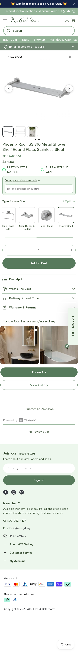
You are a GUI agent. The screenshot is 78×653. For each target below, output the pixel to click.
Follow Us (39, 372)
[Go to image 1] (35, 139)
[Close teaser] (67, 346)
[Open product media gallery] (69, 57)
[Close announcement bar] (74, 4)
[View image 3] (32, 131)
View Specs (15, 56)
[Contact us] (63, 11)
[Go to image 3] (42, 139)
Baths (25, 39)
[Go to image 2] (39, 139)
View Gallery (39, 385)
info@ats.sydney (20, 528)
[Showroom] (74, 11)
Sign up (39, 480)
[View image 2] (20, 131)
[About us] (68, 11)
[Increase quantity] (71, 250)
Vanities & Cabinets (63, 39)
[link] (19, 345)
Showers (40, 39)
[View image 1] (8, 131)
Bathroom (10, 39)
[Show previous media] (9, 88)
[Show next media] (69, 88)
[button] (5, 20)
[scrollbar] (39, 237)
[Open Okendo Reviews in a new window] (19, 420)
